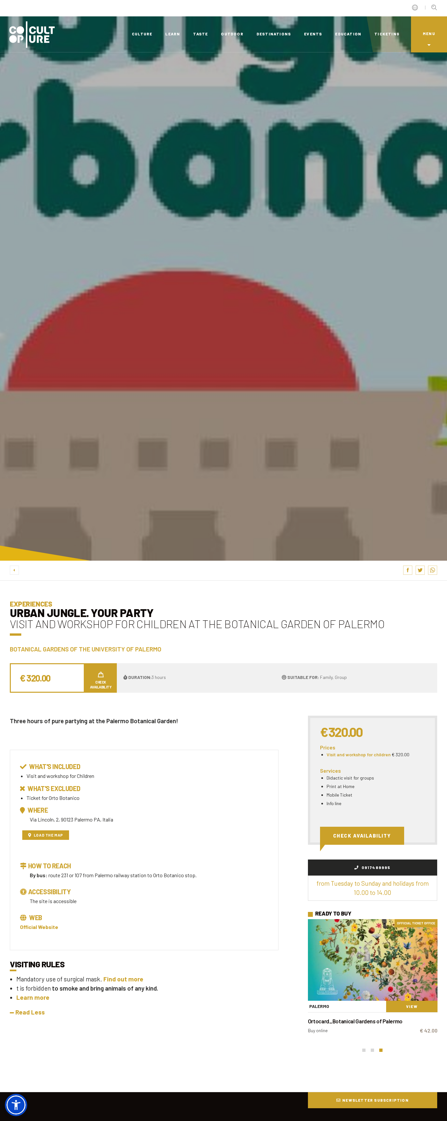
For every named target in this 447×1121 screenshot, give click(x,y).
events (313, 33)
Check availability (362, 836)
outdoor (232, 33)
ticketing (387, 33)
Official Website (39, 927)
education (348, 33)
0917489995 (375, 867)
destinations (274, 33)
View (412, 1006)
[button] (16, 1104)
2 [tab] (372, 1050)
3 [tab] (381, 1050)
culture (142, 33)
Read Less (30, 1012)
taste (200, 33)
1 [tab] (364, 1050)
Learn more (32, 997)
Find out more (123, 979)
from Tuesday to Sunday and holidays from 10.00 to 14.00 (372, 887)
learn (172, 33)
